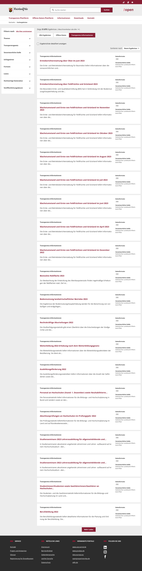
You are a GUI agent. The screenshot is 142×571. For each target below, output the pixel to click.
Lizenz (6, 74)
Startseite (12, 22)
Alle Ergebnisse (45, 35)
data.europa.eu (78, 555)
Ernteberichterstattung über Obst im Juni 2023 (62, 60)
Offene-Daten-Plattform (42, 18)
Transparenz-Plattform (19, 18)
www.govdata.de (78, 551)
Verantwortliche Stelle (12, 52)
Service (17, 541)
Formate (7, 67)
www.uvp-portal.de (79, 547)
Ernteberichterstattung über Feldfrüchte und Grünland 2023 (69, 84)
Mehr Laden (88, 529)
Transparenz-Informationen (82, 35)
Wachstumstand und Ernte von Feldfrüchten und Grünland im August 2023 (75, 156)
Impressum (45, 547)
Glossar (13, 555)
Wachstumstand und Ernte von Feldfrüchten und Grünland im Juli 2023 (74, 180)
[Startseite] (18, 10)
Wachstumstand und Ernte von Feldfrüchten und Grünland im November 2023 (75, 108)
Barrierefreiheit (47, 551)
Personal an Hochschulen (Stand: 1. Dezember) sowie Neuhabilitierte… (74, 392)
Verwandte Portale (85, 541)
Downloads (79, 18)
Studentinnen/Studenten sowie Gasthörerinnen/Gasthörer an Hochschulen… (69, 487)
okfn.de (75, 562)
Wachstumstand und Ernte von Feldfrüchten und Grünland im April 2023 (74, 226)
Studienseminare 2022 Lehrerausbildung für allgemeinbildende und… (73, 462)
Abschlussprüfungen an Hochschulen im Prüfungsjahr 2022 (68, 416)
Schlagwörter (9, 60)
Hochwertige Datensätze (13, 81)
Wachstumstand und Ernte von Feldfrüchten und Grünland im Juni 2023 (74, 203)
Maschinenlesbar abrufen (67, 29)
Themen (7, 38)
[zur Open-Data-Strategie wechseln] (128, 10)
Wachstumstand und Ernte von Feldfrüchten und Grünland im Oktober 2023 (76, 133)
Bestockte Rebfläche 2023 (52, 275)
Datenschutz (46, 562)
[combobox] (75, 10)
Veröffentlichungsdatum (13, 88)
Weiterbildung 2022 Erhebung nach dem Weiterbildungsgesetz (69, 345)
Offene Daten (61, 35)
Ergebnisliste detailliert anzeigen (53, 43)
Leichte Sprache (47, 559)
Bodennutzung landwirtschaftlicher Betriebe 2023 (64, 299)
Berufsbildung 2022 (49, 511)
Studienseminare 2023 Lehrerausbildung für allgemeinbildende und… (73, 439)
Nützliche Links (53, 541)
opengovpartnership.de (81, 559)
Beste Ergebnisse (130, 48)
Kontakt (90, 18)
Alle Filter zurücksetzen (24, 31)
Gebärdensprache (48, 555)
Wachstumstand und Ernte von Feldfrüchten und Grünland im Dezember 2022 (75, 251)
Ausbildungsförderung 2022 (53, 369)
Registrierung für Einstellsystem (21, 559)
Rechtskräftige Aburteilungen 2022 (56, 322)
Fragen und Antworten (18, 551)
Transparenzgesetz (11, 45)
